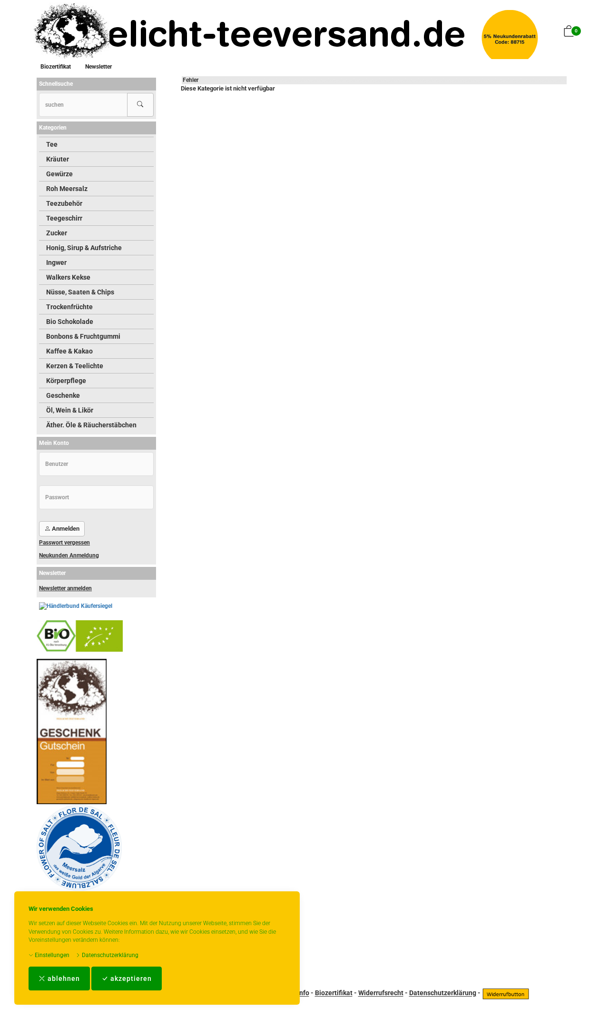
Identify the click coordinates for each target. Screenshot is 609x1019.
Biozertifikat (55, 66)
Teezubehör (64, 203)
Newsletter (98, 66)
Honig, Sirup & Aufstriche (84, 248)
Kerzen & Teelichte (74, 366)
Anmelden (64, 528)
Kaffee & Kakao (69, 351)
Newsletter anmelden (65, 588)
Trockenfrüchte (69, 307)
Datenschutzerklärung (109, 955)
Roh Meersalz (67, 188)
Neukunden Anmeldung (69, 555)
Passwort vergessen (64, 542)
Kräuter (57, 159)
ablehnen (63, 978)
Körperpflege (66, 380)
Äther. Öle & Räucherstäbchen (91, 425)
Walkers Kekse (68, 277)
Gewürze (59, 174)
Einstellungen (51, 955)
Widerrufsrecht (380, 993)
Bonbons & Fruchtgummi (83, 336)
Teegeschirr (64, 218)
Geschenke (63, 395)
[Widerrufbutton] (506, 993)
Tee (52, 144)
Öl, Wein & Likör (69, 410)
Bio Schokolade (69, 321)
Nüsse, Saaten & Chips (80, 292)
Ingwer (56, 262)
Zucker (56, 233)
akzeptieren (130, 978)
